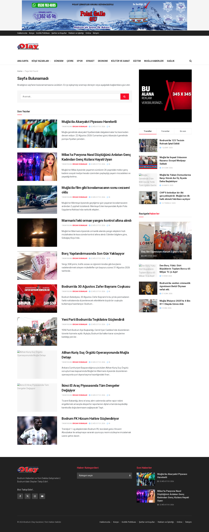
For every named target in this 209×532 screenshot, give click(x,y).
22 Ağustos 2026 (97, 127)
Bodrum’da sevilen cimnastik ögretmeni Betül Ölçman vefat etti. (175, 286)
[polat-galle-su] (104, 15)
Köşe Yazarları (40, 61)
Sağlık (170, 61)
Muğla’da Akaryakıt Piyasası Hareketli (89, 122)
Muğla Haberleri (154, 61)
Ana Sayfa (22, 61)
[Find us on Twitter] (27, 496)
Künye (31, 33)
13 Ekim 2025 (166, 276)
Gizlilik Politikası (43, 33)
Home (19, 71)
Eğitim (137, 61)
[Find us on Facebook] (20, 496)
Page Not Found (31, 71)
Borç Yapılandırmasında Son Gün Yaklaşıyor (93, 253)
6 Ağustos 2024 (150, 256)
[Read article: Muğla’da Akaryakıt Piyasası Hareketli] (37, 133)
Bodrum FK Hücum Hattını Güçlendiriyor (90, 418)
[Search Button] (190, 61)
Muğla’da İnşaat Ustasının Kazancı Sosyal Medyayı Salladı (173, 160)
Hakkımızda (22, 33)
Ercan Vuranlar (80, 127)
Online (88, 33)
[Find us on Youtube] (42, 496)
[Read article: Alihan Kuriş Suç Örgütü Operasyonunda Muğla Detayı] (37, 364)
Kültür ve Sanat (120, 61)
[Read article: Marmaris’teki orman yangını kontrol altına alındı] (37, 232)
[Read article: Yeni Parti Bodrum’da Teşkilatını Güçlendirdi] (37, 331)
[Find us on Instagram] (35, 496)
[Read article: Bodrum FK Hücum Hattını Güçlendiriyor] (37, 430)
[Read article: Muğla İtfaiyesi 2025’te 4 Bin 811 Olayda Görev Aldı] (148, 305)
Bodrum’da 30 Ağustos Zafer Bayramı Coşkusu (96, 286)
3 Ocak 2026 (166, 308)
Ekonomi (103, 61)
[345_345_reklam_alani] (165, 95)
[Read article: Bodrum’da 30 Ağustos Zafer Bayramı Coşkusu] (37, 298)
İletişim (96, 33)
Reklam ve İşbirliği (76, 33)
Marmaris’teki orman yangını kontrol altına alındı (96, 220)
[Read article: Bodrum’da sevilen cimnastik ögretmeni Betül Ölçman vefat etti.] (148, 288)
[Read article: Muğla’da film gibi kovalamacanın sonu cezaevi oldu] (37, 199)
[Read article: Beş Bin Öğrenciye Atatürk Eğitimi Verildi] (165, 240)
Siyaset (90, 61)
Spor (80, 61)
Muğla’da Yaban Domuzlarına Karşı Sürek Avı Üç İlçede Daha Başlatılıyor (175, 178)
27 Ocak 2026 (166, 294)
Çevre (70, 61)
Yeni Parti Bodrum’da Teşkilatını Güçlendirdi (93, 319)
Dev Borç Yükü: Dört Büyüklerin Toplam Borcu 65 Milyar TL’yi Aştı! (175, 268)
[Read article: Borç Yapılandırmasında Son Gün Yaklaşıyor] (37, 265)
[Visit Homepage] (28, 46)
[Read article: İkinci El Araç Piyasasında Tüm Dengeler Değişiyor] (37, 397)
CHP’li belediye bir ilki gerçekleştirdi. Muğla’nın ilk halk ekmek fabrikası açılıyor (175, 195)
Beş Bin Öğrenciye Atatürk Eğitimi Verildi (164, 251)
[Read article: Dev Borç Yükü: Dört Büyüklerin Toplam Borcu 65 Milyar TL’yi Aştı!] (148, 270)
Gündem (58, 61)
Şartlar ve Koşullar (59, 33)
